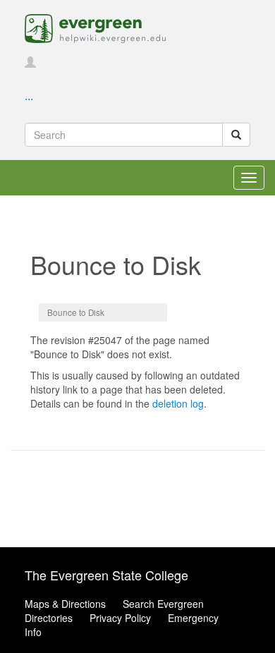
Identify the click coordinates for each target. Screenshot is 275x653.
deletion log (178, 403)
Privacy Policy (120, 618)
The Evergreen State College (106, 575)
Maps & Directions (65, 604)
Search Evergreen (163, 604)
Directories (49, 618)
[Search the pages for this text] (236, 135)
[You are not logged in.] (30, 63)
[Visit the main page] (95, 27)
